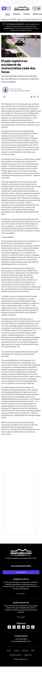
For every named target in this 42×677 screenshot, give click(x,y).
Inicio (7, 14)
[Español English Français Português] (38, 8)
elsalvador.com (9, 28)
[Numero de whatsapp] (23, 628)
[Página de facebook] (9, 628)
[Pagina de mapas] (34, 8)
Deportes (28, 655)
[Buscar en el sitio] (9, 8)
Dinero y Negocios (20, 659)
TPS (13, 20)
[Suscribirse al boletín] (4, 8)
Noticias (16, 14)
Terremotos (5, 20)
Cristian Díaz (17, 89)
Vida (32, 650)
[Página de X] (14, 628)
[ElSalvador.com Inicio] (21, 8)
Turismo (26, 14)
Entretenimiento (16, 655)
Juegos (19, 20)
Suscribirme (21, 572)
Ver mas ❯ (21, 593)
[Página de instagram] (18, 628)
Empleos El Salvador (31, 20)
